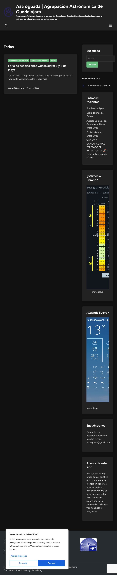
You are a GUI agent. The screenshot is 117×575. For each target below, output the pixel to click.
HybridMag (36, 570)
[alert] (97, 85)
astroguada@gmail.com (98, 442)
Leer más (42, 79)
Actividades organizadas (18, 61)
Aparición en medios (40, 61)
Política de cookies (19, 556)
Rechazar (23, 563)
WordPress (23, 570)
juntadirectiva (17, 88)
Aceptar (51, 563)
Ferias (53, 61)
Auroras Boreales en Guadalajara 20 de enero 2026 (96, 124)
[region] (37, 549)
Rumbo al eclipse (95, 108)
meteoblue (97, 292)
